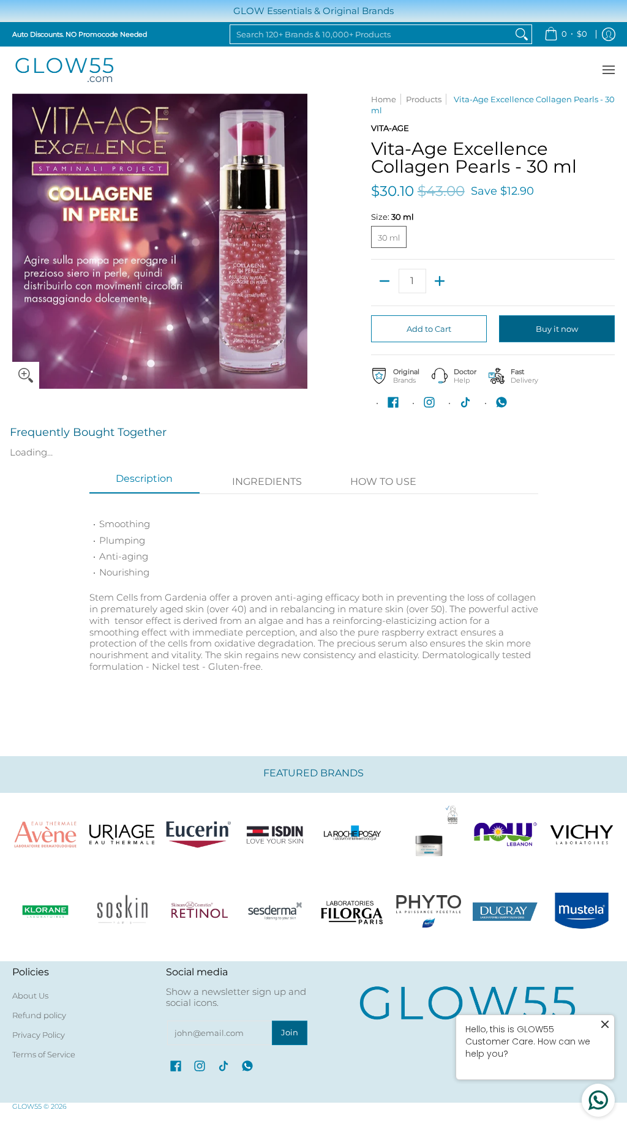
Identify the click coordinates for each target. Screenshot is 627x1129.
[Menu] (608, 70)
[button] (393, 402)
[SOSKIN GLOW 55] (121, 911)
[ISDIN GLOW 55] (275, 834)
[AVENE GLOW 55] (45, 834)
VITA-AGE (390, 128)
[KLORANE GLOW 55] (45, 911)
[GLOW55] (64, 70)
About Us (30, 995)
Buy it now (557, 329)
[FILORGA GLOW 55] (352, 911)
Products (423, 99)
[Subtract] (385, 281)
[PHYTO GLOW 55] (428, 911)
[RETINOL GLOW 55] (198, 911)
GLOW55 (27, 1106)
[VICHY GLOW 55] (582, 834)
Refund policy (39, 1015)
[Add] (440, 281)
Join (289, 1032)
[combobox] (371, 34)
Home (383, 99)
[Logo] (505, 834)
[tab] (144, 482)
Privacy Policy (38, 1035)
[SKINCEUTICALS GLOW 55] (428, 834)
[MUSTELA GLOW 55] (582, 911)
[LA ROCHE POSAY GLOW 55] (352, 834)
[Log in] (608, 34)
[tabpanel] (313, 600)
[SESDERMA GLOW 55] (275, 911)
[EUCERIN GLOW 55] (198, 834)
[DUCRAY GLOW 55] (505, 911)
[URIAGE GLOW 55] (121, 834)
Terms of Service (43, 1054)
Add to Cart (429, 329)
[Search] (521, 34)
